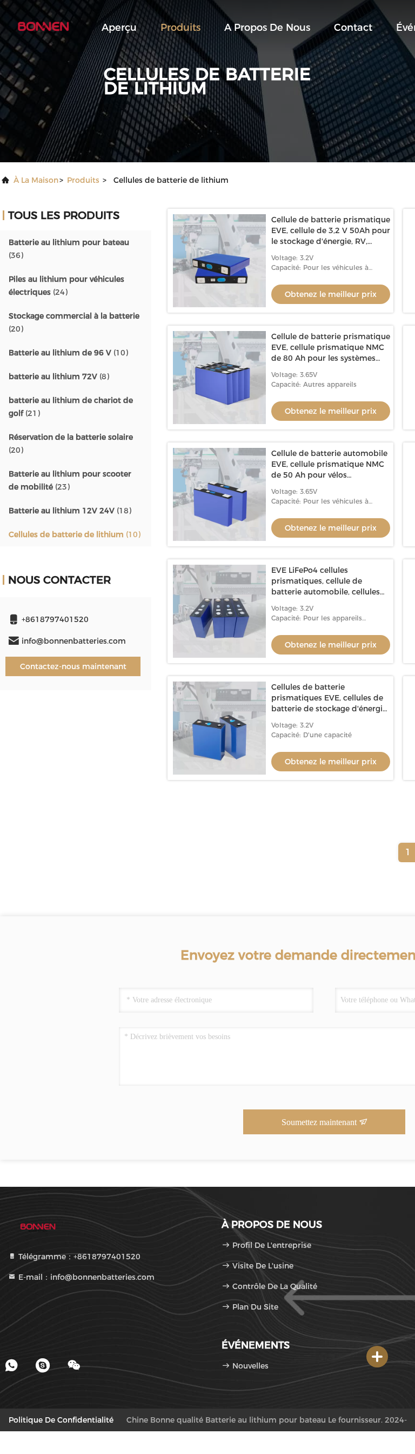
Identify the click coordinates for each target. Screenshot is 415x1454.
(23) (70, 480)
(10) (68, 353)
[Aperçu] (43, 27)
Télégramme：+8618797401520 (78, 1256)
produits (83, 180)
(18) (70, 510)
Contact (353, 28)
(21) (71, 406)
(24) (66, 285)
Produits (180, 28)
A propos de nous (267, 28)
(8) (59, 376)
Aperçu (119, 28)
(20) (74, 322)
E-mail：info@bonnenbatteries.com (85, 1277)
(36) (69, 248)
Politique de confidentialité (61, 1420)
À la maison (36, 180)
